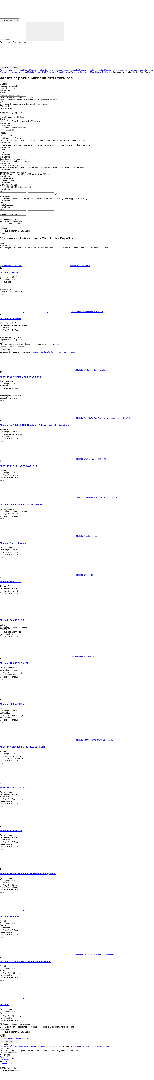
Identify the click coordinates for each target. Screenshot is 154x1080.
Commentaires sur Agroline (81, 1046)
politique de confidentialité (42, 352)
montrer (4, 228)
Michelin (4, 1004)
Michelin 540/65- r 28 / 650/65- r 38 (18, 465)
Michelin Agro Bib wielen (13, 543)
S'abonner (5, 349)
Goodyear (75, 72)
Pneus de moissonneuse (114, 70)
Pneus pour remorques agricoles (65, 70)
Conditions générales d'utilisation (14, 1046)
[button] (77, 54)
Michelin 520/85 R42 (11, 830)
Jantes (48, 70)
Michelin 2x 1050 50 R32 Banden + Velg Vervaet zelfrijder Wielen (35, 425)
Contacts (24, 1038)
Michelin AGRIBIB (9, 272)
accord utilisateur (67, 352)
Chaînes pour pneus (134, 70)
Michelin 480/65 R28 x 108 (14, 663)
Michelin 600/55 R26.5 (12, 620)
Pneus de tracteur (36, 70)
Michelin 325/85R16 (10, 318)
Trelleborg (106, 72)
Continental (51, 72)
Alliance (38, 72)
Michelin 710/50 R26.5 (12, 787)
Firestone (66, 72)
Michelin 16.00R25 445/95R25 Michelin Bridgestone (28, 873)
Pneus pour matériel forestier (91, 70)
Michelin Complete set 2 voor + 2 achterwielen (25, 961)
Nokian (98, 72)
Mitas (92, 72)
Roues (26, 70)
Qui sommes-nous (8, 1038)
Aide (18, 1038)
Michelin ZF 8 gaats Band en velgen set (21, 376)
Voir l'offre (5, 1029)
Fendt (59, 72)
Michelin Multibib (9, 916)
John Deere (85, 72)
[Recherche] (45, 31)
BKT (44, 72)
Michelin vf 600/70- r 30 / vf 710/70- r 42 (21, 504)
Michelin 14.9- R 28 (10, 581)
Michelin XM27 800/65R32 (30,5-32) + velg (22, 747)
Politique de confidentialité (40, 1046)
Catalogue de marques (103, 1046)
